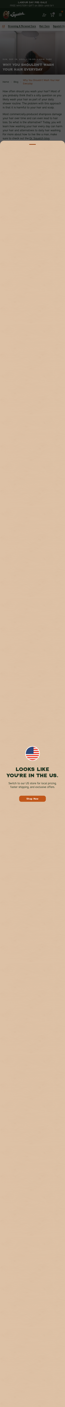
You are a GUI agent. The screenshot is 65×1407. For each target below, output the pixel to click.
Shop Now (32, 798)
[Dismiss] (32, 144)
